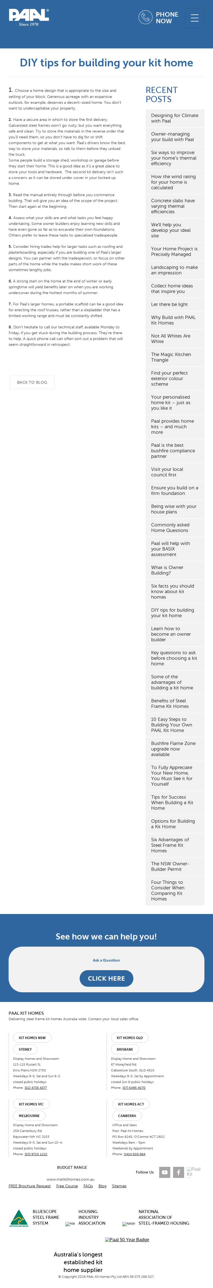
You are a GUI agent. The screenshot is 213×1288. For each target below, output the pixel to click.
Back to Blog (32, 382)
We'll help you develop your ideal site (171, 230)
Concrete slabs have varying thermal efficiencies (173, 206)
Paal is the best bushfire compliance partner (173, 451)
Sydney (25, 1049)
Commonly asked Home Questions (170, 527)
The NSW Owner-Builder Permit (170, 866)
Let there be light (169, 304)
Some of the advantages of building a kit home (172, 682)
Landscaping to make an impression (174, 270)
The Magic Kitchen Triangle (171, 357)
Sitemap (119, 1186)
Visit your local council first (167, 472)
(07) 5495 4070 (134, 1088)
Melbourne (29, 1116)
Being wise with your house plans (173, 509)
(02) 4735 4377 (36, 1088)
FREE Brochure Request (30, 1186)
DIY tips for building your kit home (172, 612)
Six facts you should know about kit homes (172, 591)
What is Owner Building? (167, 570)
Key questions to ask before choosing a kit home (174, 658)
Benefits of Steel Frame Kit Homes (170, 703)
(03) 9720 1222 (36, 1154)
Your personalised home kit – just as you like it (171, 402)
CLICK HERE (106, 978)
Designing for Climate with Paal (174, 118)
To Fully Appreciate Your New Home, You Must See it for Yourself (171, 776)
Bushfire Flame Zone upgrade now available (173, 749)
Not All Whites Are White (170, 338)
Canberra (127, 1116)
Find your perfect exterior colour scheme (169, 378)
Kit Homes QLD (130, 1038)
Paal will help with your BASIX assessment (170, 549)
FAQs (88, 1186)
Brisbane (125, 1049)
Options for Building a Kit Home (173, 824)
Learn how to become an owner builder (171, 634)
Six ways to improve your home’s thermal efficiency (173, 158)
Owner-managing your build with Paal (172, 136)
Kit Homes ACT (131, 1104)
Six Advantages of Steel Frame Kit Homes (170, 845)
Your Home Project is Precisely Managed (174, 251)
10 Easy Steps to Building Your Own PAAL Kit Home (171, 725)
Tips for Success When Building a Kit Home (172, 802)
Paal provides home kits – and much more (172, 427)
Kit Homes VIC (31, 1104)
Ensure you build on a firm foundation (174, 490)
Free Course (67, 1186)
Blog (102, 1186)
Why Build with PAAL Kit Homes (173, 320)
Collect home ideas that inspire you (172, 288)
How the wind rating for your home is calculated (173, 182)
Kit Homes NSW (32, 1038)
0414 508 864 (134, 1154)
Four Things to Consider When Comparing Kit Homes (167, 891)
